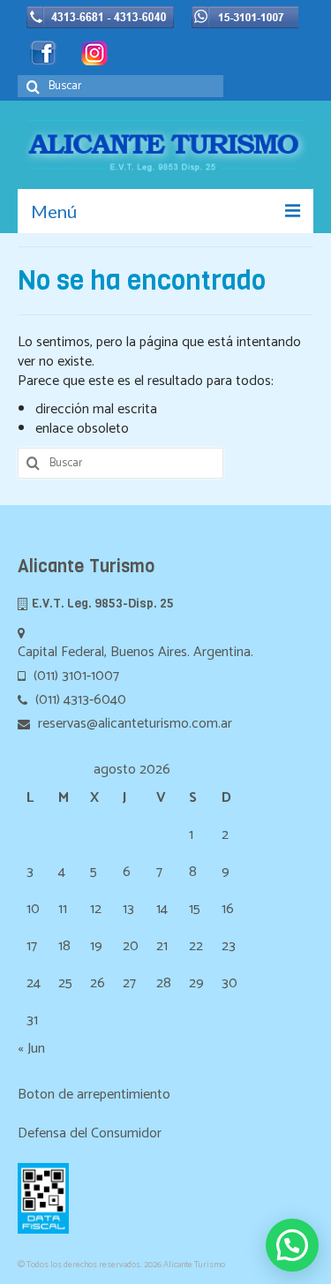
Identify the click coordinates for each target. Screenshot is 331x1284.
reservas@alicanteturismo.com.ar (133, 724)
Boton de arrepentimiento (94, 1095)
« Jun (31, 1049)
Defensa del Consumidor (90, 1133)
